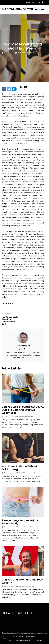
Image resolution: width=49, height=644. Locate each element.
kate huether (9, 304)
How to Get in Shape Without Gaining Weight (19, 468)
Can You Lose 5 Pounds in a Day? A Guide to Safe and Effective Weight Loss (23, 410)
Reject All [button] (39, 640)
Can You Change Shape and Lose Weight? (22, 581)
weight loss (17, 165)
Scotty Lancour (9, 53)
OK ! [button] (9, 640)
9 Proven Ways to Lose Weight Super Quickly (20, 522)
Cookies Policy (29, 636)
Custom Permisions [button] (23, 640)
